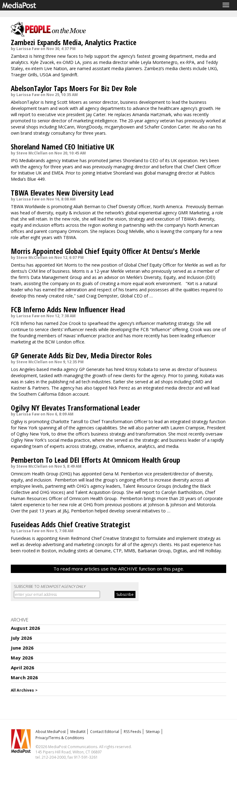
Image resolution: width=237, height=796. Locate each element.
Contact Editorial (104, 731)
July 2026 (21, 638)
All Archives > (24, 690)
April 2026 (23, 667)
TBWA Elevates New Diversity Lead (62, 192)
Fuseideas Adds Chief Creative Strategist (70, 524)
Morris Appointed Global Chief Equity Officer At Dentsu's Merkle (105, 251)
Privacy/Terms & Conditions (59, 737)
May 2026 (22, 658)
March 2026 (24, 677)
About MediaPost (50, 731)
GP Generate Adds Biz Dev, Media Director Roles (81, 355)
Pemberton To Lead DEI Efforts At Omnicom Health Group (95, 460)
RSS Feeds (132, 731)
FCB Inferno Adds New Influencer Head (68, 309)
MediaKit (77, 731)
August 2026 (25, 628)
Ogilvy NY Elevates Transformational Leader (75, 407)
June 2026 (22, 648)
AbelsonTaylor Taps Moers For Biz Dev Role (74, 88)
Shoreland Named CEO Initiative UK (62, 146)
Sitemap (153, 731)
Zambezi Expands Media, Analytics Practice (73, 42)
